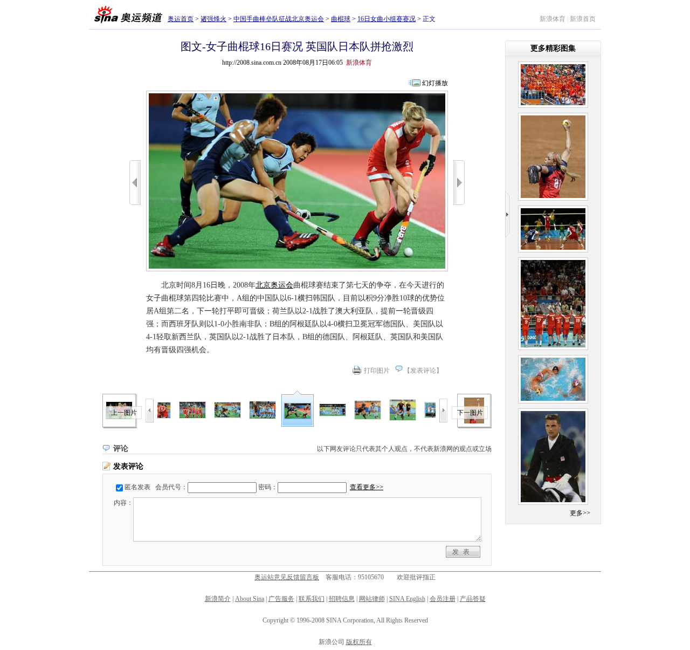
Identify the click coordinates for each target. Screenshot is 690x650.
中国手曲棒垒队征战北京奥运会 (278, 19)
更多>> (580, 513)
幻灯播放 (435, 83)
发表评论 (423, 370)
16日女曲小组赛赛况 (386, 19)
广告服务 (281, 599)
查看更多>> (366, 487)
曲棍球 (340, 19)
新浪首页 (583, 19)
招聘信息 (342, 599)
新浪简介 (218, 599)
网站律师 (372, 599)
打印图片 (377, 370)
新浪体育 (552, 19)
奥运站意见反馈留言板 (286, 577)
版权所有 (359, 642)
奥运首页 (181, 19)
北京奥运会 (274, 285)
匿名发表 (137, 487)
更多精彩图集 (553, 48)
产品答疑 (473, 599)
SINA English (407, 599)
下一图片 (470, 412)
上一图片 (124, 412)
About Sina (249, 599)
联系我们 (312, 599)
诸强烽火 (213, 19)
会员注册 (443, 599)
